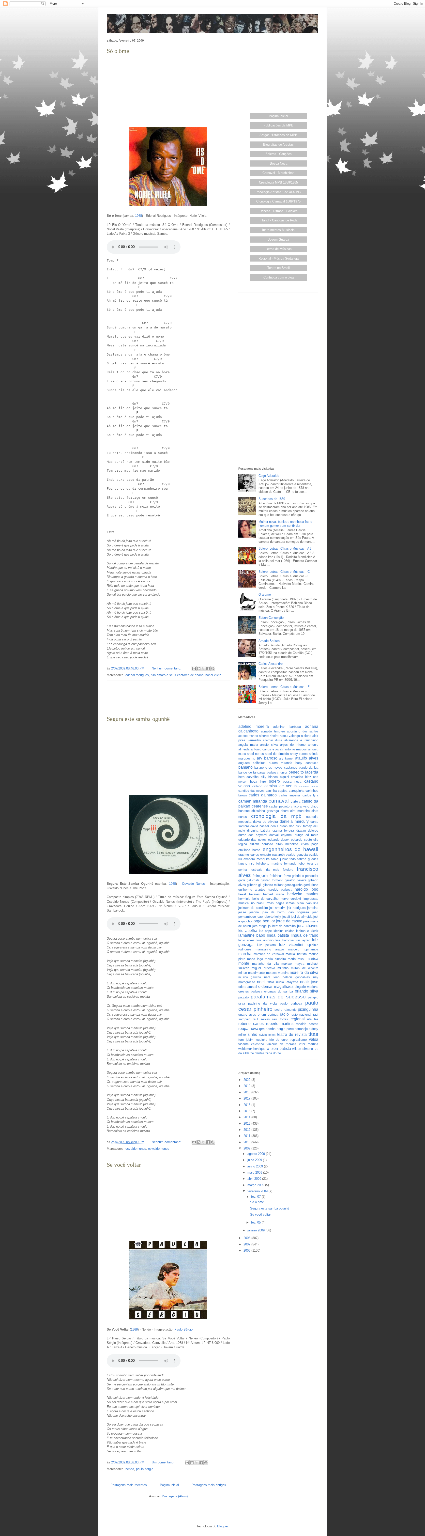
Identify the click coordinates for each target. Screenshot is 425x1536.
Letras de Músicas (278, 249)
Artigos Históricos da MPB (278, 135)
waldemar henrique (251, 1049)
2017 (247, 1098)
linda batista (278, 935)
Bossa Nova (278, 163)
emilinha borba (249, 850)
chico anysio (300, 806)
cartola (295, 801)
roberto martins (280, 1024)
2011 (247, 1136)
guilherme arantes (251, 889)
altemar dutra (272, 740)
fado (292, 859)
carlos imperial (290, 795)
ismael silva (295, 903)
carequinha (296, 790)
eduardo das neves (252, 839)
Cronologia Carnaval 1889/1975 (278, 201)
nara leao (271, 977)
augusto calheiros (252, 763)
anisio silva (269, 744)
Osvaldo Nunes (193, 883)
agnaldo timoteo (273, 731)
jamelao (312, 908)
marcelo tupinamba (303, 949)
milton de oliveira (304, 968)
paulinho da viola (262, 1003)
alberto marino (248, 735)
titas (313, 1034)
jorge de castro (289, 921)
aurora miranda (280, 763)
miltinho (282, 968)
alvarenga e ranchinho (301, 740)
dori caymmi (257, 835)
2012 (247, 1130)
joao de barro (273, 912)
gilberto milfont (273, 885)
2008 (247, 1238)
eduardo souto (301, 839)
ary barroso (267, 758)
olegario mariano (306, 987)
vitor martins (308, 1044)
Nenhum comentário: (167, 668)
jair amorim (277, 908)
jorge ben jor (264, 921)
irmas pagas (275, 903)
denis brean (279, 826)
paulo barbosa (291, 1003)
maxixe (286, 963)
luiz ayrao (303, 940)
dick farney (304, 826)
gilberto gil (254, 885)
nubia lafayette (287, 982)
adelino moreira (253, 726)
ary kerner (286, 758)
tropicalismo (298, 1039)
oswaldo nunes (158, 1148)
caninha (271, 790)
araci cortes (255, 754)
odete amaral (247, 987)
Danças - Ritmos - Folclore (278, 211)
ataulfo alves (306, 758)
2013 (247, 1123)
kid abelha (247, 931)
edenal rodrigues (137, 675)
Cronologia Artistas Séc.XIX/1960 (278, 192)
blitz (308, 777)
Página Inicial (278, 116)
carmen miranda (252, 801)
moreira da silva (304, 972)
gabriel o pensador (305, 876)
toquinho (261, 1039)
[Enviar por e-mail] (194, 668)
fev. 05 (256, 1222)
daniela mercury (294, 821)
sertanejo (301, 1029)
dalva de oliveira (265, 821)
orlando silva (306, 991)
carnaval (279, 801)
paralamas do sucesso (278, 996)
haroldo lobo (306, 889)
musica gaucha (249, 977)
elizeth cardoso (261, 844)
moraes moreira (277, 973)
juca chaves (307, 926)
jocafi (286, 916)
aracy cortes (299, 754)
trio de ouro (278, 1039)
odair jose (309, 982)
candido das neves (251, 790)
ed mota (311, 835)
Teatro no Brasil (278, 268)
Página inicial (169, 1485)
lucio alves (246, 940)
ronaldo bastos (307, 1024)
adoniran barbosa (287, 727)
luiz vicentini (291, 945)
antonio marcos (296, 749)
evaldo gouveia (297, 854)
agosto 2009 (256, 1154)
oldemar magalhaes (275, 986)
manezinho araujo (270, 949)
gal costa (253, 880)
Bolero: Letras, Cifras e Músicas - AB (285, 548)
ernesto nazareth (272, 854)
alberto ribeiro (268, 736)
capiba (282, 790)
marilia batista (296, 954)
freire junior (261, 876)
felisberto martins (269, 863)
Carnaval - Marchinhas (278, 173)
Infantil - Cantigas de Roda (278, 220)
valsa (313, 1039)
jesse (242, 912)
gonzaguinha (294, 885)
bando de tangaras (251, 772)
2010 (247, 1142)
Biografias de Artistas (278, 144)
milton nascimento (251, 973)
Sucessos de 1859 (271, 499)
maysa (299, 963)
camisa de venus (280, 786)
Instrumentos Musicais (278, 230)
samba (270, 1029)
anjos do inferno (292, 744)
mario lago (255, 959)
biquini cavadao (291, 777)
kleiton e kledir (307, 931)
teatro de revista (292, 1034)
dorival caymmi (280, 835)
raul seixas (261, 1019)
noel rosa (265, 982)
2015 (247, 1111)
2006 (247, 1250)
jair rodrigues (296, 908)
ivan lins (312, 903)
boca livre (258, 781)
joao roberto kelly (269, 916)
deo (291, 826)
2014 (247, 1117)
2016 (247, 1105)
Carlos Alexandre (270, 664)
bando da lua (309, 767)
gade (241, 880)
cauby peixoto (279, 806)
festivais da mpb (264, 869)
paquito (243, 997)
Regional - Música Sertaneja (278, 258)
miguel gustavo (263, 968)
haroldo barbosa (280, 889)
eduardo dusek (278, 839)
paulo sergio (144, 1469)
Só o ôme (118, 51)
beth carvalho (248, 777)
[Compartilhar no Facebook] (208, 668)
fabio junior (279, 859)
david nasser (259, 826)
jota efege (259, 926)
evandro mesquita (256, 859)
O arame (264, 594)
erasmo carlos (248, 854)
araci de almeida (277, 754)
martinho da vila (265, 963)
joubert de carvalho (282, 926)
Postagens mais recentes (128, 1485)
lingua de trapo (304, 935)
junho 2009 (255, 1166)
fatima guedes (307, 859)
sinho (252, 1034)
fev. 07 (256, 1196)
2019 (247, 1086)
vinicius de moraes (282, 1044)
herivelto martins (302, 894)
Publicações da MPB (278, 125)
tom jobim (246, 1039)
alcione (306, 736)
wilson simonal (303, 1049)
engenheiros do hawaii (291, 849)
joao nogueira (298, 912)
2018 (247, 1092)
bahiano (245, 767)
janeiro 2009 (256, 1230)
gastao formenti (272, 880)
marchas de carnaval (269, 954)
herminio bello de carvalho (258, 898)
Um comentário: (163, 1462)
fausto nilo (246, 863)
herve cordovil (291, 898)
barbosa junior (277, 772)
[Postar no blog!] (198, 668)
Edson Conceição (271, 618)
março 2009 (256, 1185)
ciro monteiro (299, 811)
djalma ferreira (283, 830)
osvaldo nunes (135, 1148)
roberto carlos (251, 1024)
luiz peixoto (266, 945)
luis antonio (265, 940)
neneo (129, 1469)
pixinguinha (308, 1009)
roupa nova (248, 1028)
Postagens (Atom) (175, 1496)
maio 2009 (255, 1172)
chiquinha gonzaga (265, 811)
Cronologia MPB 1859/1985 (278, 182)
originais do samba (278, 991)
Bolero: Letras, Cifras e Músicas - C (284, 572)
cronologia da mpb (276, 816)
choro (284, 811)
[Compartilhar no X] (203, 668)
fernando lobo (294, 863)
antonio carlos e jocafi (267, 749)
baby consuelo (306, 763)
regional (297, 1019)
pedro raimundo (285, 1009)
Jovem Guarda (278, 239)
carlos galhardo (263, 795)
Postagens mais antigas (209, 1485)
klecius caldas (284, 931)
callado (257, 786)
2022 (247, 1080)
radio (284, 1014)
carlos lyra (310, 795)
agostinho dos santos (302, 731)
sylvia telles (267, 1034)
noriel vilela (213, 675)
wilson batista (279, 1048)
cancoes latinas (308, 786)
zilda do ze (273, 1053)
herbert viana (273, 894)
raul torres (280, 1019)
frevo (287, 876)
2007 (247, 1244)
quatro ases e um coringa (258, 1014)
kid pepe (265, 931)
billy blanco (269, 777)
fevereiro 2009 (258, 1191)
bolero (274, 781)
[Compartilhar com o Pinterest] (212, 668)
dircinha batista (258, 830)
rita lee (312, 1019)
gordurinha (311, 885)
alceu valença (290, 736)
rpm (262, 1029)
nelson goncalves (296, 977)
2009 (247, 1148)
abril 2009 (254, 1178)
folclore (288, 869)
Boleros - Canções (278, 154)
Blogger (222, 1526)
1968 (138, 215)
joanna (254, 912)
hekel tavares (249, 894)
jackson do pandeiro (253, 908)
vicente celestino (251, 1044)
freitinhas (276, 876)
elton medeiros (287, 844)
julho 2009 (255, 1160)
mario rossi (296, 959)
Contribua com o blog (278, 277)
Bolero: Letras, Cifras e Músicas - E (284, 687)
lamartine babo (251, 935)
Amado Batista (269, 641)
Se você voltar (124, 1165)
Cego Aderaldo (268, 476)
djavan (301, 830)
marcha (244, 954)
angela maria (248, 744)
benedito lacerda (303, 772)
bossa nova (292, 781)
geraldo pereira (295, 880)
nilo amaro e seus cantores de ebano (177, 675)
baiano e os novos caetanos (275, 767)
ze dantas (257, 1053)
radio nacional (301, 1014)
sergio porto (285, 1029)
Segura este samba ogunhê (138, 719)
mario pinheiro (275, 959)
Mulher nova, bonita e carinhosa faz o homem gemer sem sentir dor (285, 524)
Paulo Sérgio (183, 1329)
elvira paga (309, 844)
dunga (299, 835)
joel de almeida (301, 916)
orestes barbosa (250, 991)
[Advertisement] (168, 90)
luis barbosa (284, 940)
